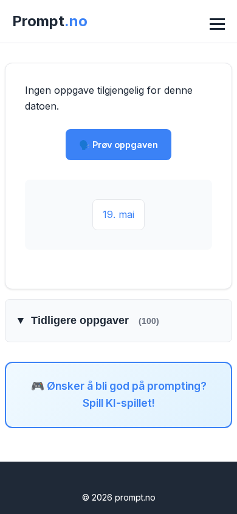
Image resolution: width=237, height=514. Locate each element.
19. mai (118, 214)
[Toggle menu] (216, 21)
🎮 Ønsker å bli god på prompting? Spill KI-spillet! (119, 394)
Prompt (50, 21)
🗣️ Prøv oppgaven (118, 144)
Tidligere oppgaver (87, 320)
